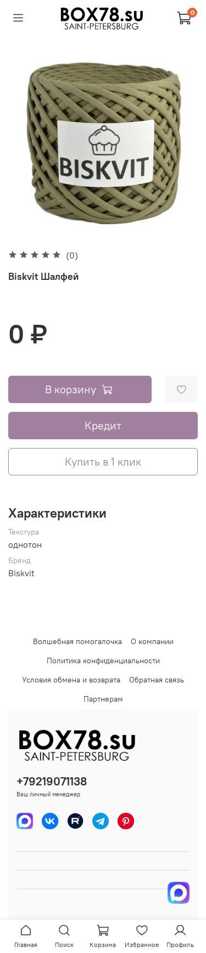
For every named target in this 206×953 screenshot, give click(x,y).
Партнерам (103, 699)
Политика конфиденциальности (103, 660)
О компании (152, 641)
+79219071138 (51, 781)
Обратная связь (156, 680)
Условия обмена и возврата (71, 680)
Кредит (103, 425)
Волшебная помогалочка (77, 641)
